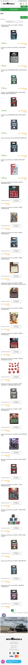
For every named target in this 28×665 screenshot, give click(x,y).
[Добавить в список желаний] (19, 43)
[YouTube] (18, 653)
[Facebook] (10, 653)
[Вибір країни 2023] (21, 4)
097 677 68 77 (6, 1)
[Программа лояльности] (14, 632)
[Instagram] (14, 653)
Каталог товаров (14, 9)
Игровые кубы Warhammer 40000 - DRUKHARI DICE (13, 560)
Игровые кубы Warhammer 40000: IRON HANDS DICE (14, 138)
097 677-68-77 (14, 646)
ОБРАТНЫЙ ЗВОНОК (23, 1)
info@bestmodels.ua (14, 649)
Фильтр (23, 17)
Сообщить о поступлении (16, 201)
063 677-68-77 (14, 647)
